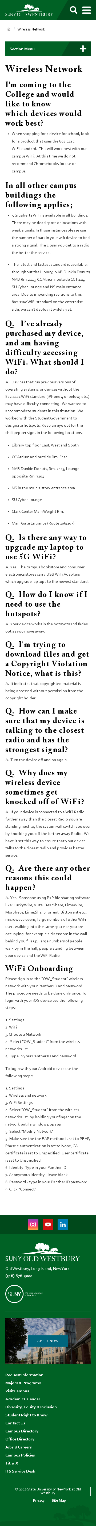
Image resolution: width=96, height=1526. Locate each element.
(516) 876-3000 (18, 1276)
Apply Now (47, 1341)
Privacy (39, 1501)
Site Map (59, 1501)
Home (8, 29)
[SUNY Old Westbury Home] (29, 10)
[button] (48, 48)
